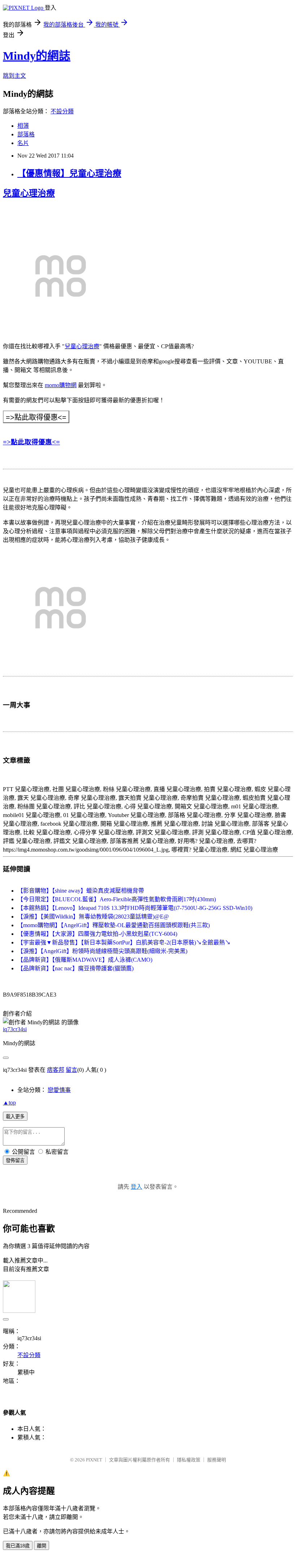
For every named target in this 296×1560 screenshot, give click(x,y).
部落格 (26, 134)
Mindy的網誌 (36, 55)
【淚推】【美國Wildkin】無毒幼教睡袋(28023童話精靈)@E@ (93, 916)
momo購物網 (61, 385)
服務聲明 (216, 1459)
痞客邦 (55, 1070)
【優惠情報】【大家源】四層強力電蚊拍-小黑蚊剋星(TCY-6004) (97, 934)
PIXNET (94, 1459)
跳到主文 (14, 76)
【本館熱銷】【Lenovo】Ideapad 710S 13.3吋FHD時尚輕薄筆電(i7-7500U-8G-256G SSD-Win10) (134, 908)
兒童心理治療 (29, 193)
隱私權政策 (188, 1459)
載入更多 (15, 1116)
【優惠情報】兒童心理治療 (69, 173)
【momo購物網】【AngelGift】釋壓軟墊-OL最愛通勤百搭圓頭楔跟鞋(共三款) (113, 925)
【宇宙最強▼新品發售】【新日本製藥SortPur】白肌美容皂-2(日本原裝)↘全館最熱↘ (124, 942)
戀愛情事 (59, 1090)
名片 (23, 143)
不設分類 (62, 111)
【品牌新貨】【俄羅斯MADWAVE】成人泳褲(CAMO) (84, 960)
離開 (41, 1545)
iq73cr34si (15, 1029)
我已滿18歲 (18, 1545)
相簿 (23, 126)
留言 (71, 1070)
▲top (9, 1102)
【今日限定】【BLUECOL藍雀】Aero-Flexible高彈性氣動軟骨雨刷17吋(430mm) (116, 899)
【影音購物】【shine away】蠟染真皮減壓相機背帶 (80, 891)
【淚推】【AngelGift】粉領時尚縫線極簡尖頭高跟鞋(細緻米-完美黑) (102, 951)
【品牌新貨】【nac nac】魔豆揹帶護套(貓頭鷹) (75, 968)
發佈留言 (15, 1160)
